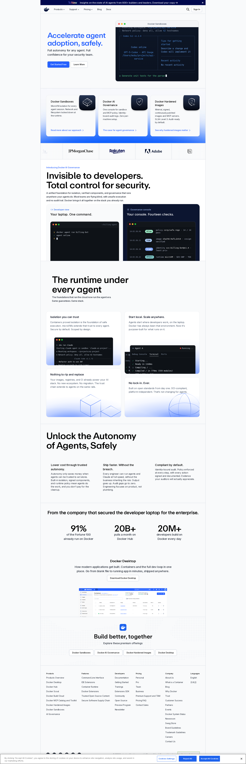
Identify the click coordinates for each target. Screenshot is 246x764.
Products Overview (55, 677)
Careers (169, 737)
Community (120, 696)
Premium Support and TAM (148, 696)
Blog (167, 687)
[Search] (188, 9)
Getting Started (122, 682)
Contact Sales (142, 705)
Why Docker (171, 691)
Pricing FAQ (141, 700)
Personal (140, 677)
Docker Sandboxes (81, 652)
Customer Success (174, 700)
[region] (123, 759)
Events (168, 709)
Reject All (187, 758)
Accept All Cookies (209, 758)
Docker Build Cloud (55, 696)
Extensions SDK (122, 691)
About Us (169, 677)
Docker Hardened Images (139, 652)
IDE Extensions (88, 682)
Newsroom (170, 718)
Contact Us (170, 741)
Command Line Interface (93, 677)
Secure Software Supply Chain (96, 700)
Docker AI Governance (108, 652)
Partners (169, 705)
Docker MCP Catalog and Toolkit (61, 700)
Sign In (196, 9)
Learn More (79, 64)
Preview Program (123, 705)
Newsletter (120, 709)
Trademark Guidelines (175, 732)
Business (140, 691)
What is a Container (174, 682)
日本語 (193, 682)
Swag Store (170, 723)
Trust (167, 696)
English (193, 677)
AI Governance (53, 714)
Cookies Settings (167, 758)
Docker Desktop (166, 652)
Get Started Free (58, 64)
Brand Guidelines (173, 728)
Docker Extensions (90, 691)
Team (138, 687)
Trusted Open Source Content (95, 696)
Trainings (119, 687)
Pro (137, 682)
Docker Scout (52, 691)
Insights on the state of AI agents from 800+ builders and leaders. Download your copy (127, 2)
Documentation (122, 677)
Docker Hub (52, 687)
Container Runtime (90, 687)
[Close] (241, 759)
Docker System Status (175, 714)
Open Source (121, 700)
